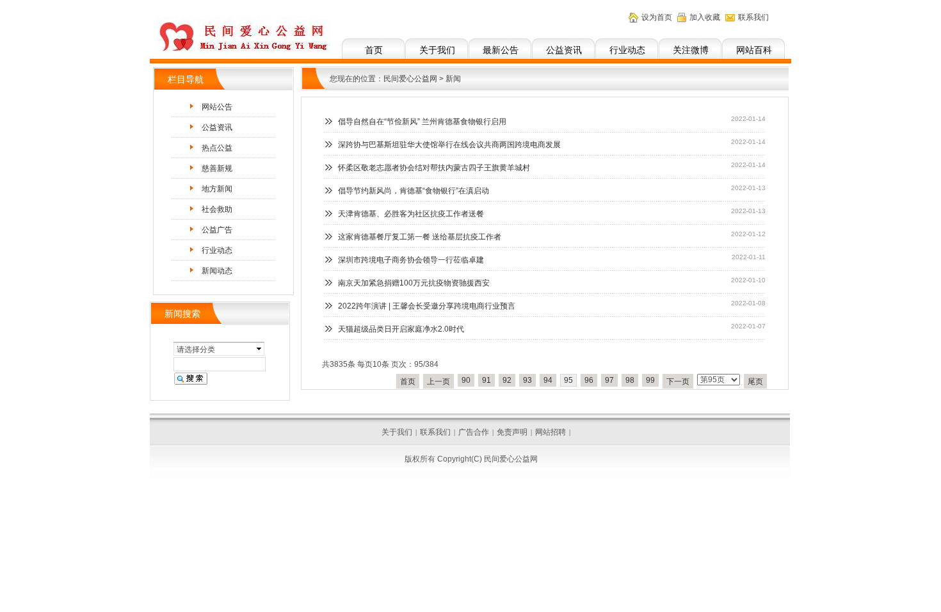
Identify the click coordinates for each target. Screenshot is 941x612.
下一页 (677, 381)
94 (547, 380)
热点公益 (217, 147)
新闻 (453, 78)
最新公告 (501, 50)
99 (650, 380)
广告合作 (473, 432)
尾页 (755, 381)
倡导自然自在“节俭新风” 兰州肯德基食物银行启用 (422, 121)
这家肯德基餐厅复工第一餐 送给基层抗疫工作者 (419, 236)
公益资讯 (564, 50)
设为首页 (656, 17)
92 (507, 380)
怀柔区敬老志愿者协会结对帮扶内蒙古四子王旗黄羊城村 (434, 167)
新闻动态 (217, 270)
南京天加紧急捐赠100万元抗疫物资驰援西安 (414, 282)
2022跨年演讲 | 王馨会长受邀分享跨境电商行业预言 (426, 306)
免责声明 (512, 432)
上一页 (438, 381)
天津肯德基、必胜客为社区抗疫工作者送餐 (411, 213)
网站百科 (754, 50)
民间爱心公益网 (410, 78)
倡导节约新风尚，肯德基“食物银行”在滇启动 (413, 190)
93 (527, 380)
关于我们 (437, 50)
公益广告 (217, 229)
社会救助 (217, 209)
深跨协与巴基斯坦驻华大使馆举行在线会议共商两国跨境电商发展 (449, 144)
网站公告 (217, 106)
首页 (374, 50)
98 (629, 380)
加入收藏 (704, 17)
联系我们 (753, 17)
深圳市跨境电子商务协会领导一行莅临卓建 (411, 259)
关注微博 (691, 50)
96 (588, 380)
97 (609, 380)
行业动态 (627, 50)
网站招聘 (550, 432)
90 (466, 380)
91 (486, 380)
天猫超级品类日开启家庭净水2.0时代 (401, 329)
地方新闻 (217, 188)
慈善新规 (217, 168)
